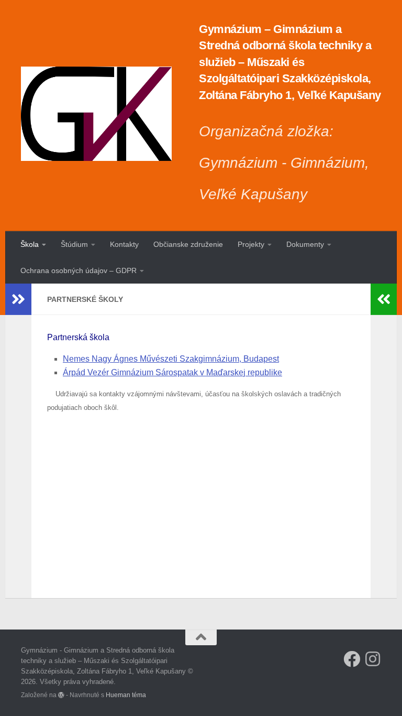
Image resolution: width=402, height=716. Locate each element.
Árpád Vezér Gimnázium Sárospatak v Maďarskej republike (172, 372)
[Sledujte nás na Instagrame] (372, 658)
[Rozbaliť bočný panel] (18, 299)
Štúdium (74, 244)
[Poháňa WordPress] (61, 695)
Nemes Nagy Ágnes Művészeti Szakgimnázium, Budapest (171, 358)
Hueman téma (126, 694)
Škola (29, 244)
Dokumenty (305, 244)
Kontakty (124, 244)
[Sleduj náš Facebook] (351, 658)
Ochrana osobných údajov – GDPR (78, 270)
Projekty (251, 244)
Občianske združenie (188, 244)
